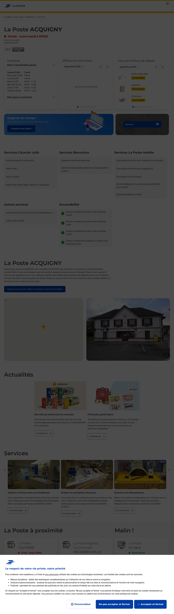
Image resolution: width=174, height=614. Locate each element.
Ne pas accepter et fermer (114, 604)
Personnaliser (82, 604)
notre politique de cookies (126, 594)
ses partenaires (52, 574)
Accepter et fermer (152, 604)
